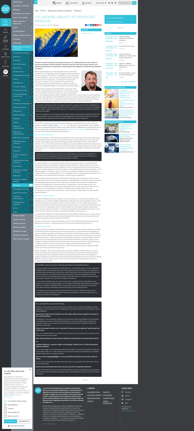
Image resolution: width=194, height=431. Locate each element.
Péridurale (16, 151)
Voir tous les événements (128, 81)
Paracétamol (17, 147)
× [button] (30, 369)
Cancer (15, 27)
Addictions (16, 10)
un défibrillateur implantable (76, 129)
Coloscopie (16, 100)
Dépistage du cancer (19, 107)
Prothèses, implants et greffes (20, 155)
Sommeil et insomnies (20, 235)
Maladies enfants (5, 40)
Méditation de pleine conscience (19, 142)
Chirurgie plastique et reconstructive (20, 95)
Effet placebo (17, 111)
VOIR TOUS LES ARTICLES (114, 22)
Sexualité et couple (19, 231)
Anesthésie (16, 60)
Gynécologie (17, 43)
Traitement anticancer (20, 193)
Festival (5, 75)
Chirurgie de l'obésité (20, 90)
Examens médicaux (19, 115)
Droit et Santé (5, 56)
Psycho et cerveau (19, 219)
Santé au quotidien (19, 227)
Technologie (17, 185)
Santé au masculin (19, 223)
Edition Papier (18, 2)
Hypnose (15, 122)
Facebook (128, 392)
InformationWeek (53, 356)
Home (36, 10)
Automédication (18, 83)
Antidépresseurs (18, 71)
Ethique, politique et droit (21, 35)
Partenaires (74, 3)
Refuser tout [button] (24, 421)
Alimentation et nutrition (21, 13)
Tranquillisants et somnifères (18, 203)
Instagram (128, 399)
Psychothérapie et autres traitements (21, 161)
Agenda (58, 3)
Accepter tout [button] (10, 421)
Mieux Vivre (5, 66)
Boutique (88, 3)
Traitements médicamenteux (18, 197)
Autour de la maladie (20, 17)
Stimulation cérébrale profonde (20, 180)
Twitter (127, 396)
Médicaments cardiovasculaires (18, 133)
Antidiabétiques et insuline (21, 75)
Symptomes (5, 49)
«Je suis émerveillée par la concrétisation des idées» (127, 103)
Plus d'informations (49, 424)
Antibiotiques (17, 68)
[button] (86, 25)
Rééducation (17, 176)
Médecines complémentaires (18, 127)
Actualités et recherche (21, 6)
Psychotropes (17, 166)
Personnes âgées (19, 215)
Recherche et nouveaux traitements (20, 171)
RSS (126, 403)
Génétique (16, 118)
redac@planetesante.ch (129, 411)
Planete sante (5, 9)
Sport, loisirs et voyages (21, 239)
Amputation (17, 56)
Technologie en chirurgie (21, 189)
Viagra (15, 212)
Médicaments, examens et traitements (22, 48)
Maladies (5, 32)
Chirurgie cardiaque (19, 86)
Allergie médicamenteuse (21, 53)
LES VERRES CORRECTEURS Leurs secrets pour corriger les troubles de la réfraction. (127, 94)
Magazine (5, 24)
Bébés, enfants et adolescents (19, 22)
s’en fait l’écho (62, 125)
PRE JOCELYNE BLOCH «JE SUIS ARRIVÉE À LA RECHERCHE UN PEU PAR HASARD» (127, 113)
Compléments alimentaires (21, 103)
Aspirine (15, 79)
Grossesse (16, 39)
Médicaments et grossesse (21, 137)
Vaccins (15, 208)
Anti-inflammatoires (19, 64)
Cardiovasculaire (19, 31)
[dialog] (17, 398)
